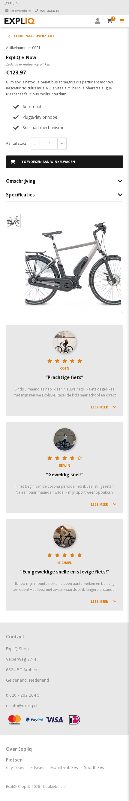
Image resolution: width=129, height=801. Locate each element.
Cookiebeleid (54, 786)
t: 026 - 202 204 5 (23, 695)
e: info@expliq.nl (21, 705)
